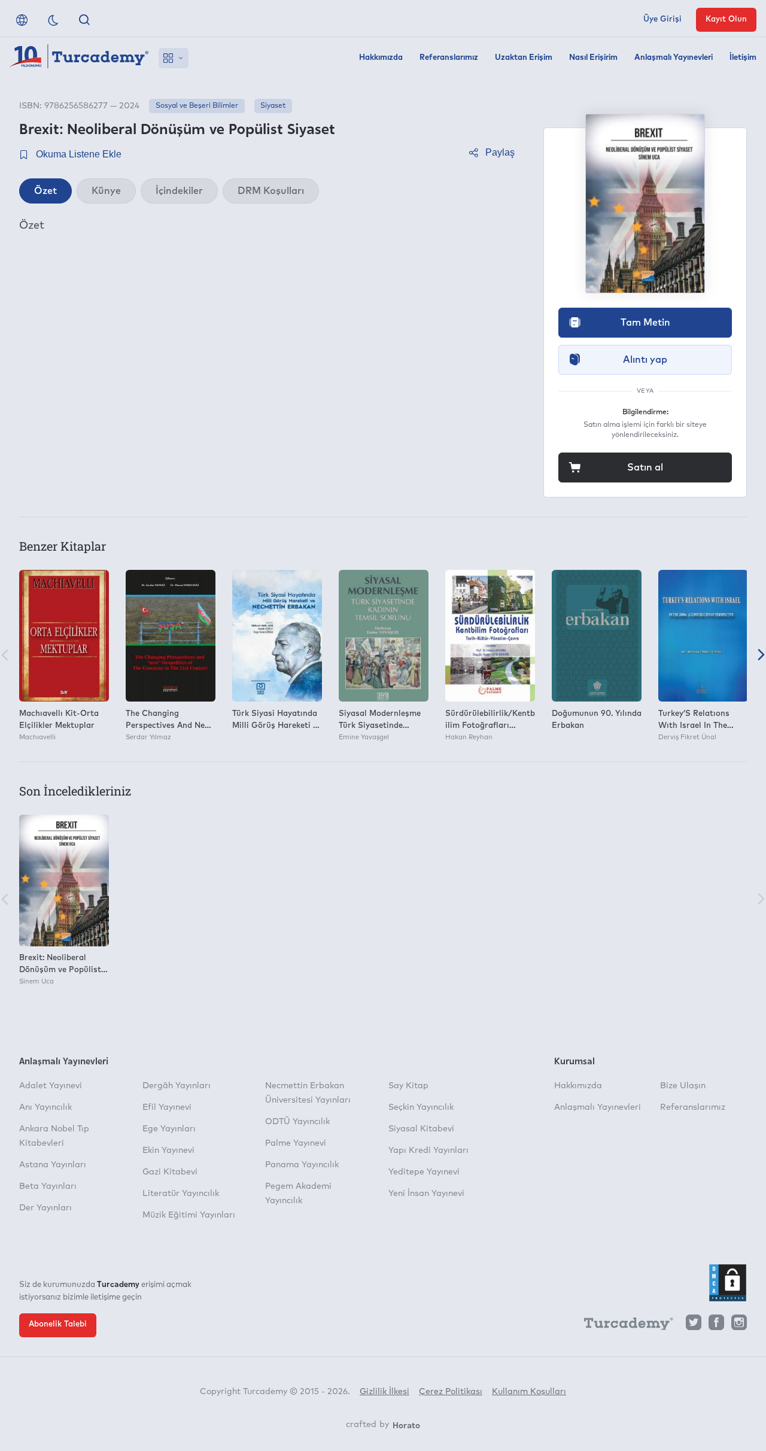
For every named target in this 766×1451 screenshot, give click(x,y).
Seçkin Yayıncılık (421, 1107)
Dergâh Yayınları (176, 1086)
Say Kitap (408, 1086)
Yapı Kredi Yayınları (428, 1150)
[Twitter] (693, 1325)
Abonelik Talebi (58, 1324)
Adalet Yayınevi (50, 1086)
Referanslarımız (449, 58)
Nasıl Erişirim (593, 58)
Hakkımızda (381, 58)
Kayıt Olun (726, 19)
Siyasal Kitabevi (421, 1129)
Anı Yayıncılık (45, 1107)
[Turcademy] (623, 1326)
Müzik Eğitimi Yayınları (188, 1215)
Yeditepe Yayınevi (424, 1172)
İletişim (742, 58)
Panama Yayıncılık (302, 1165)
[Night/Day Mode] (53, 19)
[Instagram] (739, 1325)
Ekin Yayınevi (168, 1150)
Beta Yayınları (48, 1186)
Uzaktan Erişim (523, 58)
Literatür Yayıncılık (180, 1193)
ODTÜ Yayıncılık (297, 1122)
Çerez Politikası (450, 1392)
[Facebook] (716, 1325)
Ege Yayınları (169, 1129)
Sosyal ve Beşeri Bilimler (197, 106)
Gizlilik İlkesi (384, 1392)
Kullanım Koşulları (529, 1392)
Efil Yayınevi (167, 1107)
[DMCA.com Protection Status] (728, 1283)
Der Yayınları (45, 1208)
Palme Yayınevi (295, 1143)
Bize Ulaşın (683, 1086)
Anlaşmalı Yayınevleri (673, 58)
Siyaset (272, 106)
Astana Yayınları (52, 1165)
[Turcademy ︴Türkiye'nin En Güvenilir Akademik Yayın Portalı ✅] (79, 58)
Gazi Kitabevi (169, 1172)
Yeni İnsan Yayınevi (426, 1193)
